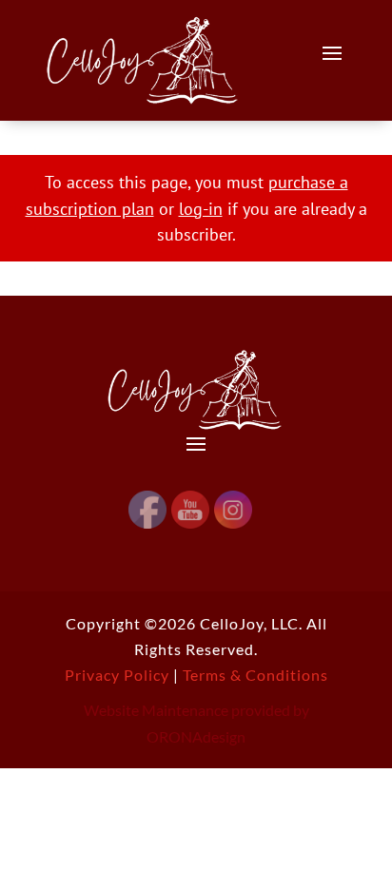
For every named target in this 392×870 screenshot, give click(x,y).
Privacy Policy (117, 675)
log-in (201, 209)
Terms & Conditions (255, 675)
